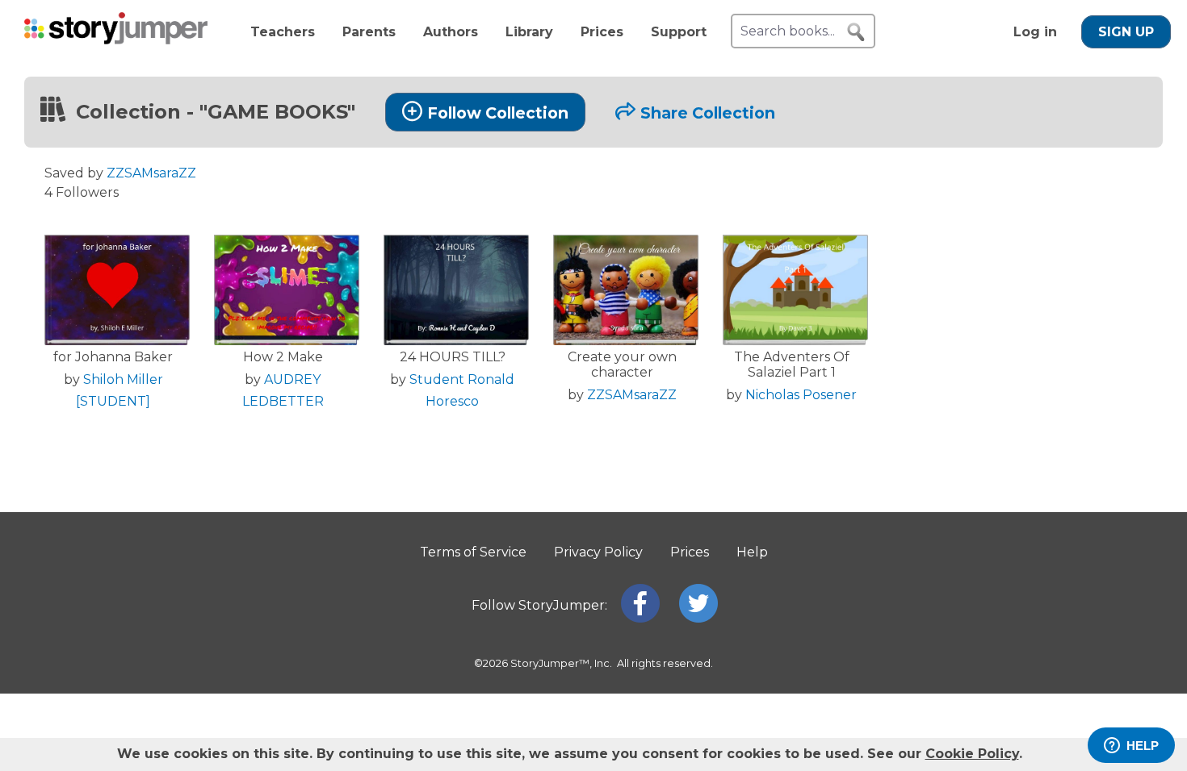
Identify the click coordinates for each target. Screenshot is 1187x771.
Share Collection (707, 113)
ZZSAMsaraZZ (151, 173)
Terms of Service (473, 552)
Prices (602, 32)
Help (752, 552)
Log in (1035, 32)
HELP (1142, 745)
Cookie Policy (972, 753)
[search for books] (856, 32)
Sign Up (1126, 32)
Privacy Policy (598, 552)
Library (529, 32)
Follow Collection (497, 113)
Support (679, 32)
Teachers (282, 32)
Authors (450, 32)
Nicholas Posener (801, 394)
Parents (369, 32)
